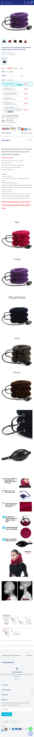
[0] (31, 2)
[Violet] (4, 61)
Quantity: (4, 75)
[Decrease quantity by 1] (9, 75)
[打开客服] (30, 733)
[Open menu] (2, 2)
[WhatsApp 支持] (30, 729)
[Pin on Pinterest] (25, 133)
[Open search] (25, 2)
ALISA (3, 54)
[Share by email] (31, 133)
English (5, 721)
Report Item (29, 139)
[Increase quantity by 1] (17, 75)
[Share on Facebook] (22, 133)
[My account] (28, 2)
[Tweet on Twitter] (28, 133)
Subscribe (7, 714)
